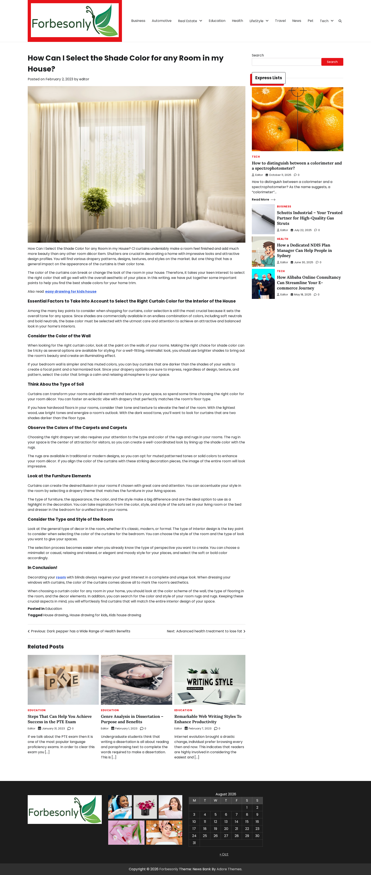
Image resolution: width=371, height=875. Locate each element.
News (296, 20)
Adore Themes (229, 869)
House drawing (55, 615)
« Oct (224, 854)
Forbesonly (168, 869)
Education (217, 20)
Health (237, 20)
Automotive (162, 20)
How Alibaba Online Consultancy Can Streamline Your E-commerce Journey (309, 283)
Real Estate (187, 20)
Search (258, 55)
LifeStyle (256, 20)
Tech (324, 20)
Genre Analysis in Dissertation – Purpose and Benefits (132, 719)
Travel (280, 20)
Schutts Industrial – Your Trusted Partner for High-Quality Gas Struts (309, 218)
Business (138, 20)
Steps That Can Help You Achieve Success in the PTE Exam (60, 719)
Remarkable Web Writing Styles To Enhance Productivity (208, 719)
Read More (260, 199)
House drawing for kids (88, 615)
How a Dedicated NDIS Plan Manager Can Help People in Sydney (304, 250)
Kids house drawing (125, 615)
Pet (310, 20)
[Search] (340, 21)
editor (84, 79)
